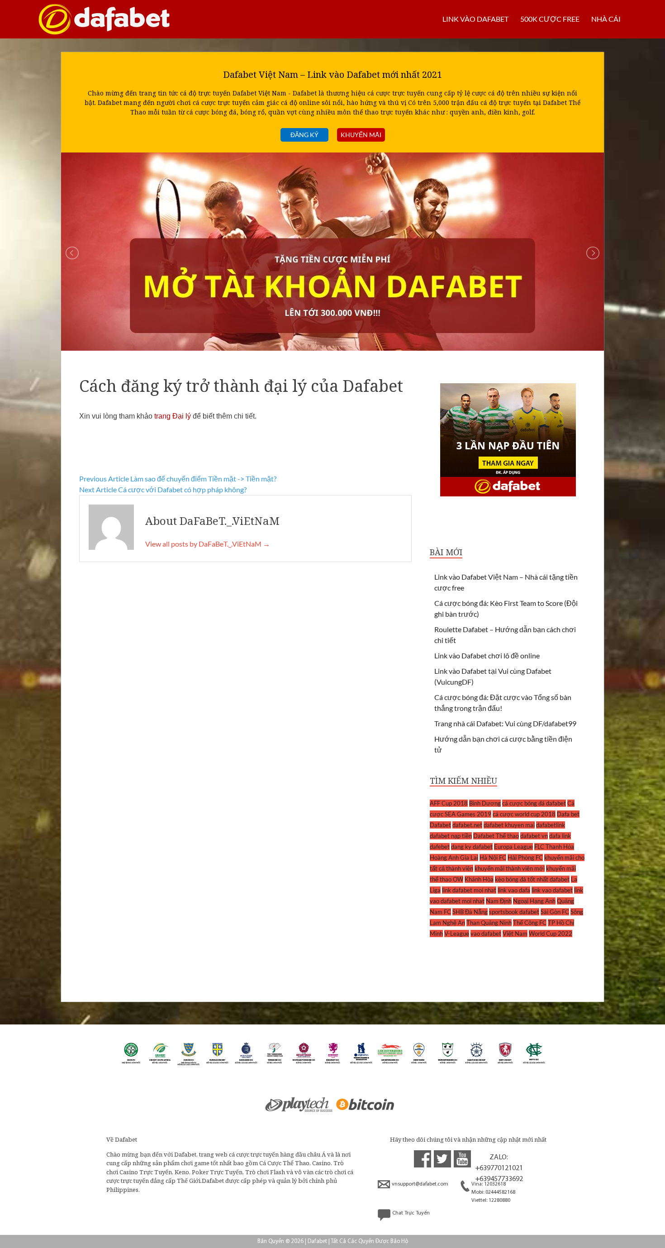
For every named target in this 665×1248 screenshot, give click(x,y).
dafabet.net (467, 825)
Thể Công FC (529, 922)
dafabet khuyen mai (509, 825)
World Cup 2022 (550, 933)
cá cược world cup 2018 (524, 814)
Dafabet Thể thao (496, 835)
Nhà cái (606, 18)
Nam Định (499, 901)
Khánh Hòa (479, 879)
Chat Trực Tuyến (411, 1213)
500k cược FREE (550, 18)
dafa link (560, 835)
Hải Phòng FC (525, 857)
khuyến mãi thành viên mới (510, 868)
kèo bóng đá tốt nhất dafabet (532, 879)
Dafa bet (568, 814)
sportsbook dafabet (514, 911)
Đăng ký (304, 134)
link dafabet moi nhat (469, 890)
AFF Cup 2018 (449, 803)
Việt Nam (515, 933)
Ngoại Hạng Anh (534, 901)
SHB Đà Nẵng (470, 911)
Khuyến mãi (361, 134)
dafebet (440, 846)
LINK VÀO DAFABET (475, 18)
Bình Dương (485, 803)
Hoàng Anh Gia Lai (454, 857)
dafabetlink (550, 825)
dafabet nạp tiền (451, 835)
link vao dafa (514, 890)
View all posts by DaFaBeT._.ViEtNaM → (207, 543)
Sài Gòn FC (555, 911)
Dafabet (440, 825)
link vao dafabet (552, 890)
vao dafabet (485, 933)
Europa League (513, 846)
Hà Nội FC (493, 857)
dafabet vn (534, 835)
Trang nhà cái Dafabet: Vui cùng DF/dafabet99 (505, 723)
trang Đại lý (172, 416)
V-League (456, 933)
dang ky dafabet (472, 846)
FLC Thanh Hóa (554, 846)
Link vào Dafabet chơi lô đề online (487, 655)
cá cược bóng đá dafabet (534, 803)
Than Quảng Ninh (489, 922)
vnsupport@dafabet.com (420, 1184)
